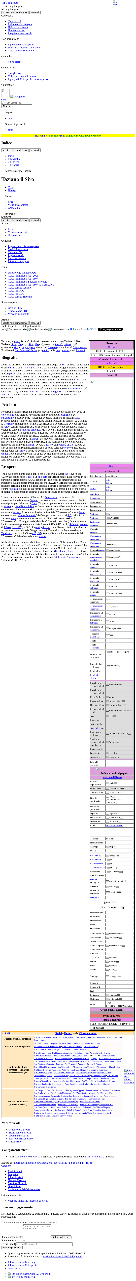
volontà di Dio (65, 444)
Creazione (9, 423)
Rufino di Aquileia (98, 1075)
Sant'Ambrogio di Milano (86, 1073)
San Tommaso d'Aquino (106, 1093)
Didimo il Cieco (114, 1067)
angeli (35, 438)
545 (69, 515)
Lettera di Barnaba (91, 1046)
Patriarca (94, 623)
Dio (77, 417)
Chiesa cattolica (88, 1033)
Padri (58, 1033)
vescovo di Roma (112, 777)
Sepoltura (94, 494)
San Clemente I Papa (42, 1053)
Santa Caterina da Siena (102, 1110)
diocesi (42, 536)
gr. (66, 473)
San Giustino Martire (26, 350)
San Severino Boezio (42, 1084)
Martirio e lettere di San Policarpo (47, 1046)
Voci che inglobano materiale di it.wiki (28, 1200)
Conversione (96, 498)
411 (15, 527)
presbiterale (95, 539)
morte (99, 476)
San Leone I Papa (107, 1078)
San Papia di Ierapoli (94, 1053)
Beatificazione (96, 863)
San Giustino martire (62, 1056)
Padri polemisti (40, 1040)
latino (82, 512)
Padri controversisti (113, 1037)
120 (107, 483)
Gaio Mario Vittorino (60, 1070)
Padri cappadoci (97, 1037)
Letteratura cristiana (18, 1135)
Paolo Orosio (59, 1078)
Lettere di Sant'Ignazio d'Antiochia (86, 1044)
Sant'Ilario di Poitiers (42, 1070)
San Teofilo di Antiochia (43, 1058)
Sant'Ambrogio (58, 1090)
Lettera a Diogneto (50, 1044)
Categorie (6, 1165)
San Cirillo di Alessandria (79, 1075)
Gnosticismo (15, 1141)
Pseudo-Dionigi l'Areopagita (45, 1081)
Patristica (37, 1037)
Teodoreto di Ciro (61, 1075)
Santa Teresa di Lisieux (43, 1113)
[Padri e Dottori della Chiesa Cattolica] (129, 1082)
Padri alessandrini (83, 1037)
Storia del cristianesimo (20, 1138)
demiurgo (25, 429)
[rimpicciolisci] (16, 329)
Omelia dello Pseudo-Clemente (74, 1049)
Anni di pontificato (114, 825)
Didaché (37, 1044)
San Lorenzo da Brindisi (64, 1110)
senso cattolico (94, 1156)
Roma (77, 379)
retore (27, 367)
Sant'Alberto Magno (101, 1107)
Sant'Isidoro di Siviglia (79, 1084)
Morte (93, 488)
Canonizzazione (97, 867)
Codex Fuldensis (27, 515)
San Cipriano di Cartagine (44, 1064)
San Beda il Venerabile (89, 1104)
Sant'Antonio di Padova (43, 1110)
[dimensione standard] (37, 329)
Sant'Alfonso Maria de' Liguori (46, 1102)
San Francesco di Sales (69, 1102)
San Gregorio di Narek (102, 1113)
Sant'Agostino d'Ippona (43, 1078)
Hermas (107, 1053)
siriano (67, 344)
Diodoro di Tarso (104, 1073)
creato (66, 447)
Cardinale (96, 637)
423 (34, 533)
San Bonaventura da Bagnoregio (47, 1096)
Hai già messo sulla (67, 135)
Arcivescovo (95, 616)
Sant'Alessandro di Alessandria (70, 1067)
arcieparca (94, 581)
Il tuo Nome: (8, 1240)
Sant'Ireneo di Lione (63, 1058)
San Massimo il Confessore (69, 1081)
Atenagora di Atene (79, 1056)
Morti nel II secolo (17, 1183)
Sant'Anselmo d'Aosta (70, 1096)
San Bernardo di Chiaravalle (45, 1087)
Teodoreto (6, 533)
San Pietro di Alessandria (68, 1061)
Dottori (68, 1033)
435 (19, 527)
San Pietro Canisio (41, 1107)
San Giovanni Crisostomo (64, 1073)
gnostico (59, 391)
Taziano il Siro (22, 1156)
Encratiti (80, 350)
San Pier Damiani (57, 1099)
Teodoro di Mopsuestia (43, 1075)
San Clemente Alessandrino (110, 1058)
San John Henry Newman (62, 1116)
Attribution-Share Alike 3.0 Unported (62, 1256)
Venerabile (95, 859)
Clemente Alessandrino (68, 557)
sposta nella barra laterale (15, 12)
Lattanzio (59, 1064)
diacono (93, 532)
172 (15, 391)
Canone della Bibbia (19, 1129)
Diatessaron (51, 497)
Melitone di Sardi (108, 1056)
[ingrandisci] (58, 329)
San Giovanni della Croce (61, 1107)
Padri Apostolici (68, 1037)
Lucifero (48, 444)
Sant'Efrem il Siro (24, 506)
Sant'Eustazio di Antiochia (75, 1064)
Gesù (34, 503)
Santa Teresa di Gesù (83, 1110)
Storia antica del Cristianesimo (24, 1189)
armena (17, 512)
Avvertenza (14, 1268)
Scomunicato (96, 728)
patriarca (94, 588)
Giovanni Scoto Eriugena (99, 1084)
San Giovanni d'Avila (83, 1113)
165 (30, 476)
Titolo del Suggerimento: (14, 1222)
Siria (108, 480)
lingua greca (28, 347)
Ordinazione (95, 536)
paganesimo (7, 417)
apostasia (34, 391)
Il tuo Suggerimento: (12, 1237)
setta (58, 350)
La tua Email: (8, 1244)
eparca (93, 595)
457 (39, 533)
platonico (35, 429)
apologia (42, 476)
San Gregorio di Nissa (43, 1073)
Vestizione (95, 514)
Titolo (112, 466)
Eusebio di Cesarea (65, 551)
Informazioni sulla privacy (21, 1262)
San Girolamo (112, 1075)
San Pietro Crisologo (108, 1096)
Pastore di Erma (65, 1044)
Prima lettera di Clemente (72, 1046)
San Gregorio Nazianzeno (97, 1070)
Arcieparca (95, 630)
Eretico (111, 347)
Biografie (13, 1174)
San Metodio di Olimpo (88, 1061)
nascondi (35, 12)
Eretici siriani (15, 1171)
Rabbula (73, 524)
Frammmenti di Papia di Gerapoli (47, 1049)
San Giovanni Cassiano (76, 1078)
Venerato (94, 855)
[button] (3, 6)
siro (16, 347)
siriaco (7, 506)
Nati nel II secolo (17, 1180)
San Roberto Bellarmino (81, 1107)
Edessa (7, 527)
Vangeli (34, 500)
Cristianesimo (80, 347)
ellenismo (65, 414)
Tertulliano (104, 1061)
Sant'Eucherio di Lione (106, 1081)
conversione (7, 414)
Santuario (94, 879)
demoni (5, 453)
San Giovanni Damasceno (68, 1104)
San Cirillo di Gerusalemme (45, 1067)
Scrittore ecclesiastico (51, 1037)
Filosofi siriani (15, 1177)
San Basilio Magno (78, 1070)
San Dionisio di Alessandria (45, 1061)
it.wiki (36, 1156)
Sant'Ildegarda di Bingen (63, 1113)
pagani (12, 373)
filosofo (59, 344)
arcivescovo (95, 574)
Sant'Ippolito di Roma (80, 1058)
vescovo (94, 567)
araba (13, 518)
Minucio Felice (115, 1061)
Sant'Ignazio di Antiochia (62, 1053)
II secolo (52, 347)
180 (107, 490)
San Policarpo (78, 1053)
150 (35, 376)
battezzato (111, 363)
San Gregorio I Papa (60, 1084)
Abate (102, 550)
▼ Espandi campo (61, 1237)
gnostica (65, 350)
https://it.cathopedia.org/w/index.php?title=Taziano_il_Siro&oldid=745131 (53, 1162)
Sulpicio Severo (93, 1078)
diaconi (46, 527)
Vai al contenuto (9, 2)
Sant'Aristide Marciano (43, 1056)
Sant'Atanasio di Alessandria (95, 1067)
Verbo (6, 426)
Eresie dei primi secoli (20, 1132)
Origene (94, 1058)
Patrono (93, 897)
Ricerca (6, 106)
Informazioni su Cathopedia (22, 1265)
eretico (45, 350)
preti (37, 527)
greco (17, 341)
